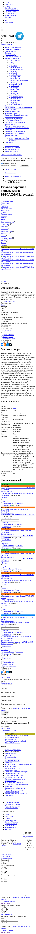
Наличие (4, 240)
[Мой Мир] (7, 344)
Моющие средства (11, 770)
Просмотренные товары (9, 730)
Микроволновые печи (12, 768)
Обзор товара (5, 224)
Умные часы (9, 786)
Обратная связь (6, 854)
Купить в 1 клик (8, 335)
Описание (4, 229)
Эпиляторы (9, 795)
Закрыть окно (5, 677)
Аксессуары (5, 233)
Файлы (3, 243)
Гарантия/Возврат (11, 11)
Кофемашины (9, 762)
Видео (3, 245)
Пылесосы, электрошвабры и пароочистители (15, 780)
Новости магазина (9, 164)
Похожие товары (6, 238)
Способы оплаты (10, 8)
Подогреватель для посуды (14, 775)
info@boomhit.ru (28, 836)
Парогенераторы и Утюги (13, 773)
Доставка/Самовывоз (12, 10)
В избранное (6, 505)
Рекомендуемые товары (13, 149)
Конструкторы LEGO (12, 761)
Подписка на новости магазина (11, 155)
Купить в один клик (9, 901)
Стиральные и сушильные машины (17, 784)
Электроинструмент (12, 792)
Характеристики (6, 231)
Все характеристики (8, 301)
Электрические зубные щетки (15, 788)
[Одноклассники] (5, 344)
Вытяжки (8, 755)
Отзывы (7, 6)
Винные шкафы (10, 753)
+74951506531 (7, 36)
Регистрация (9, 22)
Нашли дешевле (7, 337)
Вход (6, 20)
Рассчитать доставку (9, 338)
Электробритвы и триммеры (14, 790)
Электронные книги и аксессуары (16, 793)
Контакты (8, 17)
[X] (10, 344)
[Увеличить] (18, 250)
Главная (7, 2)
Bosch (3, 305)
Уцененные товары (11, 151)
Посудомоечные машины (13, 777)
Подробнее (4, 501)
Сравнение (19, 503)
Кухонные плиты (10, 766)
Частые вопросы (10, 15)
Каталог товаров (6, 44)
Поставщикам (9, 13)
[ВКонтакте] (2, 344)
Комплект (4, 226)
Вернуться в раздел (7, 222)
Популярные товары (12, 146)
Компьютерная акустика (13, 759)
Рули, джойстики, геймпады (14, 782)
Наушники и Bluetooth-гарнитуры (16, 772)
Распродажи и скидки (12, 148)
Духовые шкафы (10, 757)
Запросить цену (8, 930)
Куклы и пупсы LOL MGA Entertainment (18, 764)
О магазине (9, 4)
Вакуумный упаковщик (13, 750)
